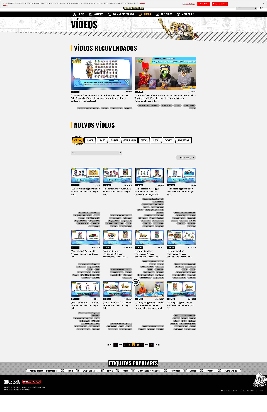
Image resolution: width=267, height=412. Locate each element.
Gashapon (192, 321)
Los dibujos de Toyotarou (145, 275)
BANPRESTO (159, 269)
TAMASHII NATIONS (82, 223)
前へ (110, 344)
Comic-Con (191, 223)
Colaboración (145, 221)
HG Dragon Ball (148, 226)
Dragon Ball (191, 218)
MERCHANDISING (129, 140)
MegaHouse (159, 275)
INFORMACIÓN (183, 140)
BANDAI (192, 318)
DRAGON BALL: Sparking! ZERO (154, 215)
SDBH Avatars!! (84, 321)
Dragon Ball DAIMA (80, 221)
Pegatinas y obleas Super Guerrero (153, 204)
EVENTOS (168, 140)
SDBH (97, 269)
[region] (133, 3)
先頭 (108, 344)
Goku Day (104, 108)
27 (151, 344)
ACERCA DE (188, 14)
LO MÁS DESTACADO (123, 14)
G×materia (184, 221)
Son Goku (160, 329)
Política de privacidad (247, 390)
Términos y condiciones (228, 390)
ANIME (102, 140)
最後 (158, 344)
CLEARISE (96, 272)
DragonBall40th (94, 221)
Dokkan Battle (190, 267)
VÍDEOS (147, 14)
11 (142, 344)
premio (82, 218)
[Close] (263, 3)
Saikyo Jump (127, 218)
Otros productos (115, 218)
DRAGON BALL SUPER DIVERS (82, 215)
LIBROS (90, 140)
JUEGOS (156, 140)
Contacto (259, 390)
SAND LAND (95, 321)
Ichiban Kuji (159, 226)
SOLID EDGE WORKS (93, 218)
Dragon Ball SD (126, 221)
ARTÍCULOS (166, 14)
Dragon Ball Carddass (156, 218)
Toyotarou (128, 108)
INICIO (81, 14)
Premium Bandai (145, 278)
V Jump (193, 108)
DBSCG (97, 215)
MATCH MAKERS (94, 226)
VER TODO (78, 140)
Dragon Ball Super (116, 108)
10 (138, 344)
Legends (113, 226)
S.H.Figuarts (95, 223)
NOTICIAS (99, 14)
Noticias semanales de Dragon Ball (88, 108)
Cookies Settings (189, 4)
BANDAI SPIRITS (166, 105)
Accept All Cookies (219, 4)
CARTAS (144, 140)
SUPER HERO (127, 278)
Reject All (203, 4)
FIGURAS (114, 140)
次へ (156, 344)
